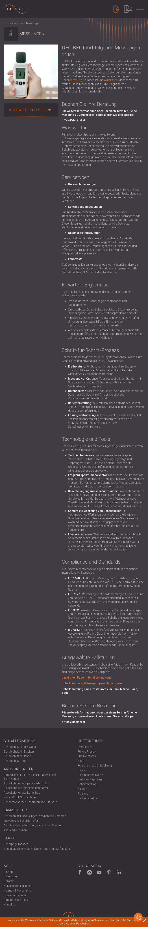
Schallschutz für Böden (18, 756)
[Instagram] (89, 872)
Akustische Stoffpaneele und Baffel (26, 788)
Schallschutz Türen (15, 761)
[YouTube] (99, 872)
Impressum (85, 747)
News (81, 770)
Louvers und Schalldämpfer (21, 820)
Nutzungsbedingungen (17, 886)
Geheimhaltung (87, 784)
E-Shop (8, 872)
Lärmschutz (15, 810)
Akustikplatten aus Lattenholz (22, 792)
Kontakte (9, 904)
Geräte (10, 838)
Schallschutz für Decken (19, 751)
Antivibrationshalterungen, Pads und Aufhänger (33, 825)
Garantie (9, 881)
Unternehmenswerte (90, 775)
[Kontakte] (128, 9)
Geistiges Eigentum (90, 779)
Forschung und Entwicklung (95, 765)
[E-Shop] (116, 9)
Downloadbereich (15, 895)
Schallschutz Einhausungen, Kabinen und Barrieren (35, 816)
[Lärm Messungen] (16, 9)
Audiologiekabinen (15, 830)
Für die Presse (87, 751)
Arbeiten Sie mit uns (16, 899)
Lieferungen (11, 876)
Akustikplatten (19, 769)
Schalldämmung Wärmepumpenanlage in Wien (92, 683)
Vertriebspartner (88, 798)
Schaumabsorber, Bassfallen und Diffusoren (31, 802)
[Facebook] (80, 872)
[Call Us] (138, 917)
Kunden (82, 789)
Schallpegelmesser (16, 844)
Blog (80, 761)
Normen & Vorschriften (18, 890)
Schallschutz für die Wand (20, 747)
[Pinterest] (109, 872)
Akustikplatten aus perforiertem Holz (26, 783)
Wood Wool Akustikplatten (20, 797)
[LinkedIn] (119, 872)
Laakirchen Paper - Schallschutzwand (87, 677)
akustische (111, 80)
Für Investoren (87, 756)
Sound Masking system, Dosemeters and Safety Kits (37, 848)
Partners (83, 793)
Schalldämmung (72, 80)
